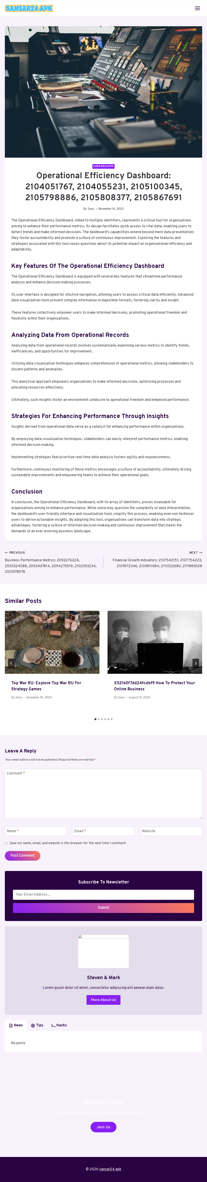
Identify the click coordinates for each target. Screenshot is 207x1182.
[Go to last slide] (11, 663)
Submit (103, 907)
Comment (16, 773)
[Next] (195, 663)
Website (148, 831)
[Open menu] (197, 8)
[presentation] (52, 642)
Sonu (91, 209)
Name (13, 831)
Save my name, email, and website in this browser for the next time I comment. (68, 843)
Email (80, 831)
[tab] (95, 719)
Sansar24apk (103, 166)
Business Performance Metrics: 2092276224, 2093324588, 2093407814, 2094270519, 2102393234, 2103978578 (51, 562)
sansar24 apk (110, 1169)
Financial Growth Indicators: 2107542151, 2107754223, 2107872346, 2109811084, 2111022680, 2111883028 (157, 560)
